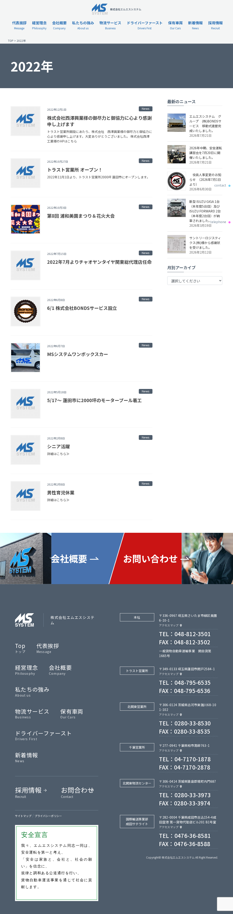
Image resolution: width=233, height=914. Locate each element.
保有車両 (71, 713)
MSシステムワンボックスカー (77, 354)
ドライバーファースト (43, 735)
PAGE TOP (223, 882)
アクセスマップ (168, 625)
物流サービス (32, 713)
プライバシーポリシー (48, 816)
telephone (220, 221)
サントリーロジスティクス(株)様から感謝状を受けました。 (205, 243)
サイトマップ (23, 816)
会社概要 (60, 669)
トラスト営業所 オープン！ (75, 169)
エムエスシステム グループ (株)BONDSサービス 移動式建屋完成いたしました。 (205, 123)
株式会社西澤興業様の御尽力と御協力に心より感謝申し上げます (99, 121)
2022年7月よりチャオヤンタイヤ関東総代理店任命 (99, 262)
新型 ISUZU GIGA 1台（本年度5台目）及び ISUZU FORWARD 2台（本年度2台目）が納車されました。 (205, 211)
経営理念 (26, 669)
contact (222, 185)
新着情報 (26, 757)
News (145, 108)
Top (20, 648)
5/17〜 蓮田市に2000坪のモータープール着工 (94, 400)
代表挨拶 (47, 648)
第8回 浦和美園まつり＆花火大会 (81, 215)
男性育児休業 (60, 492)
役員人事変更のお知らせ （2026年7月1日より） (205, 179)
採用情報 (28, 792)
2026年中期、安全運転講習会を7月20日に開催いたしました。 (205, 153)
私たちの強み (32, 691)
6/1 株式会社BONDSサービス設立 (82, 308)
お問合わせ (77, 792)
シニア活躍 (58, 446)
